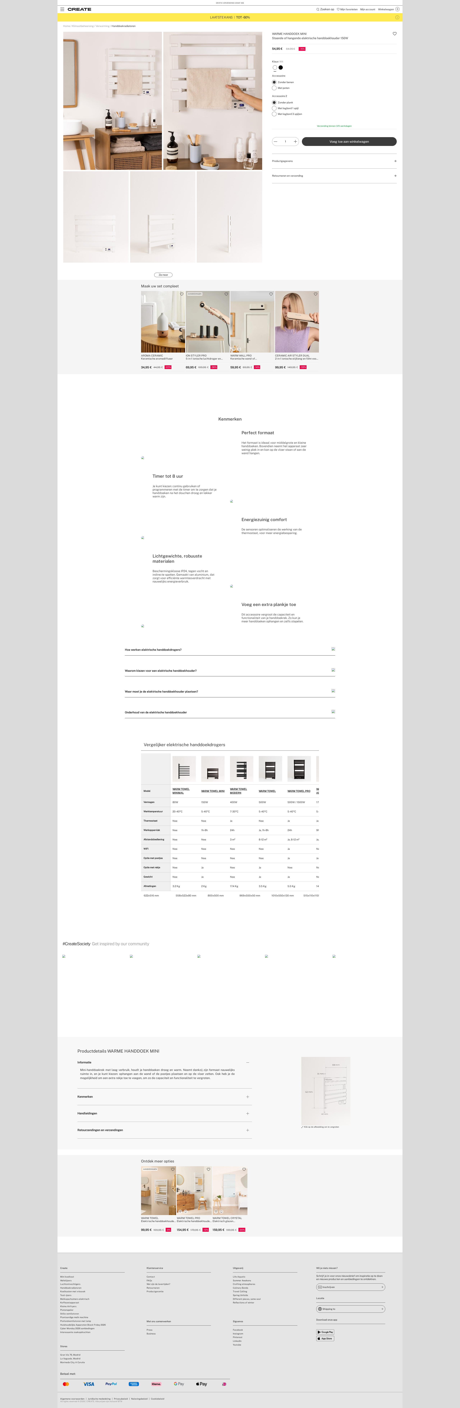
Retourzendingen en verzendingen (100, 1130)
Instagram (238, 1333)
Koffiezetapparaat (69, 1302)
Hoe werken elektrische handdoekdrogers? (153, 649)
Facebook (238, 1330)
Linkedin (237, 1341)
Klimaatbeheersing (83, 26)
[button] (94, 987)
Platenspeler (66, 1310)
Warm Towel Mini (213, 791)
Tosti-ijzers (65, 1295)
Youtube (237, 1345)
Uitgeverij (238, 1268)
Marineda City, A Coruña (72, 1362)
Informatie (84, 1062)
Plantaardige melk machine (74, 1317)
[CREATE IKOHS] (79, 9)
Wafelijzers (66, 1280)
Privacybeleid (121, 1399)
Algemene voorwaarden (72, 1399)
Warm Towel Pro (299, 791)
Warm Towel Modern (238, 791)
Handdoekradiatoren (123, 26)
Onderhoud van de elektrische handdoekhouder (156, 712)
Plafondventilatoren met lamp (75, 1321)
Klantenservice (155, 1268)
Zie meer (163, 274)
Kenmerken (85, 1096)
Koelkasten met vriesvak (72, 1291)
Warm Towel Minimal (181, 791)
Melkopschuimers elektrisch (74, 1299)
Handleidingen (87, 1113)
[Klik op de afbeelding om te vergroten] (325, 1091)
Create (63, 1268)
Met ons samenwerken (159, 1321)
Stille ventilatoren (69, 1314)
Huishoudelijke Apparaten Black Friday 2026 (83, 1325)
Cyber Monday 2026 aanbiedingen (77, 1328)
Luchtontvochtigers (70, 1284)
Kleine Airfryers (68, 1306)
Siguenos (238, 1321)
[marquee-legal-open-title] (397, 17)
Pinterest (237, 1337)
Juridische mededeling (99, 1399)
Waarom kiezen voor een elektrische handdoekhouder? (161, 670)
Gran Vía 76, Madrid (70, 1355)
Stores (63, 1346)
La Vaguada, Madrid (70, 1358)
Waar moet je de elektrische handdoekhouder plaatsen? (161, 691)
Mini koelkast (67, 1277)
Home (66, 26)
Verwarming (103, 26)
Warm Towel (267, 791)
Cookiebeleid (157, 1399)
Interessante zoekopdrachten (75, 1332)
